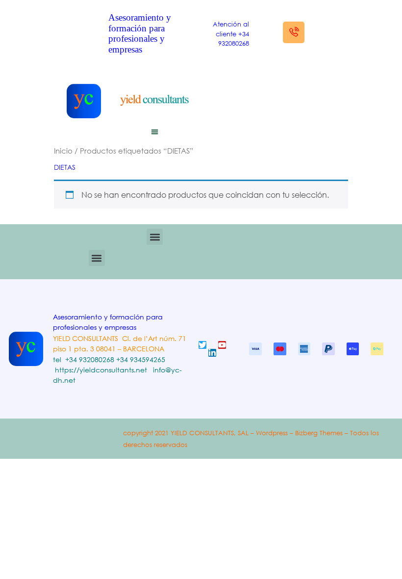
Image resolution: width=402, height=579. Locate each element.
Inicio (63, 150)
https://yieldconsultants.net (101, 370)
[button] (154, 132)
